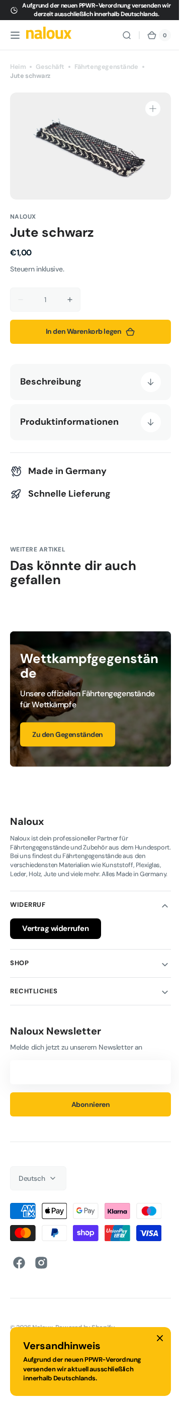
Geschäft (50, 66)
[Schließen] (160, 1338)
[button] (15, 35)
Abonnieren (86, 1112)
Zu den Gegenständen (67, 734)
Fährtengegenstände (106, 66)
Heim (18, 66)
